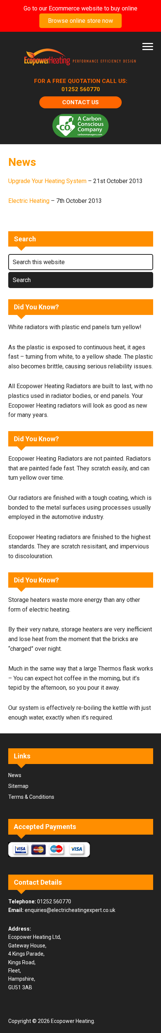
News (14, 775)
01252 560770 (80, 89)
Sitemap (18, 786)
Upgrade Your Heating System (47, 181)
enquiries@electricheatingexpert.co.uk (70, 910)
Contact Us (80, 102)
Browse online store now (80, 20)
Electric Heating (28, 200)
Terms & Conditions (31, 797)
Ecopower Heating (80, 58)
